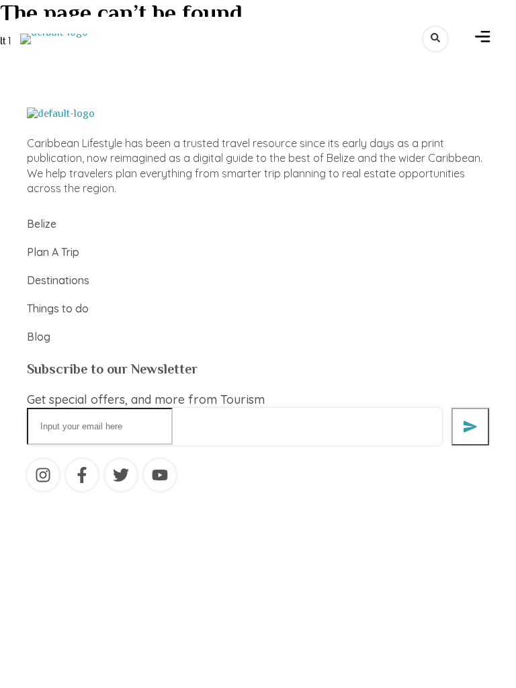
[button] (483, 39)
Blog (38, 336)
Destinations (58, 280)
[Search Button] (435, 39)
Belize (41, 223)
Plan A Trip (53, 252)
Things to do (58, 308)
